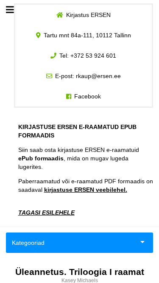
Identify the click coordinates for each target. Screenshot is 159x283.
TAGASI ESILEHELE (46, 212)
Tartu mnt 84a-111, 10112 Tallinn (87, 35)
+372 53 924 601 (93, 55)
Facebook (87, 96)
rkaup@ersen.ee (98, 76)
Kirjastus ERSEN (88, 14)
